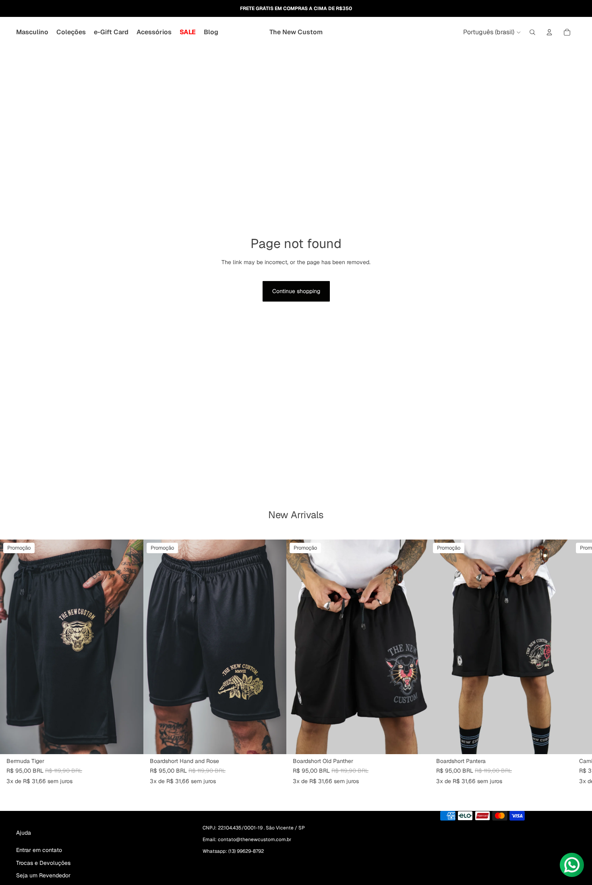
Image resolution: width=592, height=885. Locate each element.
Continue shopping (296, 291)
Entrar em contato (39, 850)
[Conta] (549, 32)
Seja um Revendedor (43, 875)
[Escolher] (131, 742)
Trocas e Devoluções (43, 862)
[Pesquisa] (532, 32)
